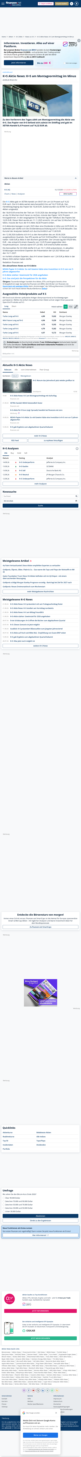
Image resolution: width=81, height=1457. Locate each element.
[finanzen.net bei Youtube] (33, 1390)
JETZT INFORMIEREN (40, 1311)
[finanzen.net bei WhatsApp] (52, 1390)
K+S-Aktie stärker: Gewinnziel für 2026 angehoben (25, 275)
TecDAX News (62, 1352)
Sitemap (4, 1407)
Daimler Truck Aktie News (52, 1377)
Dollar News (43, 1354)
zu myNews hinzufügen (53, 440)
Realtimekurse (8, 1136)
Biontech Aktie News (36, 1368)
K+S (7, 201)
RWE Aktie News (38, 1366)
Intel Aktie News (7, 1375)
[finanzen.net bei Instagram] (24, 1390)
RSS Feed (15, 440)
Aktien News (16, 1352)
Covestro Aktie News (37, 1375)
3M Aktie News (34, 1384)
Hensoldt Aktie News (61, 1364)
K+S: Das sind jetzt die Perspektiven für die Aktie (25, 278)
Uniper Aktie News (69, 1370)
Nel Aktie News (36, 1377)
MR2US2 (17, 338)
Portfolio (6, 1149)
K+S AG (7, 190)
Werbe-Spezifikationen (35, 1404)
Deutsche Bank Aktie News (55, 1361)
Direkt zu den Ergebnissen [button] (40, 1220)
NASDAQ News (20, 1354)
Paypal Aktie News (24, 1366)
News (13, 194)
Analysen (21, 194)
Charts (7, 194)
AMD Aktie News (55, 1370)
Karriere (4, 1401)
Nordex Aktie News (25, 1370)
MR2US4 (5, 338)
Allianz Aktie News (8, 1361)
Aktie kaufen (68, 194)
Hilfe (29, 1399)
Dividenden (41, 1145)
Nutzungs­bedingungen (61, 1407)
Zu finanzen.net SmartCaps (40, 927)
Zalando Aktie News (35, 1382)
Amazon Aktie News (23, 1359)
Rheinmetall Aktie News (35, 1357)
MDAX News (51, 1352)
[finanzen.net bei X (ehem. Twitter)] (38, 1390)
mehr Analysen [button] (40, 484)
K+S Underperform (26, 462)
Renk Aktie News (51, 1366)
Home (4, 37)
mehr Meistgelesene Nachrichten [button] (40, 591)
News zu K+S (29, 37)
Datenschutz (57, 1401)
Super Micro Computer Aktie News (55, 1382)
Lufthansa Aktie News (66, 1366)
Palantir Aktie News (22, 1375)
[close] (56, 1413)
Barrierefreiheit (58, 1412)
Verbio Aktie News (20, 1384)
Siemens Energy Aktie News (41, 1359)
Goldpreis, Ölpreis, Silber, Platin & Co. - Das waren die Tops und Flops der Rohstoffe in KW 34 (38, 570)
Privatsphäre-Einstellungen (63, 1409)
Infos (44, 288)
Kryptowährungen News (67, 1354)
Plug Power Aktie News (44, 1364)
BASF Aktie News (65, 1357)
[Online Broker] (14, 5)
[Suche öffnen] (71, 3)
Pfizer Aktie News (60, 1373)
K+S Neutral (24, 474)
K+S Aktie (19, 37)
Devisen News (32, 1354)
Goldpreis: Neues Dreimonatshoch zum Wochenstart (24, 586)
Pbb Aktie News (7, 1384)
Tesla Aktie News (52, 1357)
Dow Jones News (7, 1354)
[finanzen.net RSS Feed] (57, 1390)
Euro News (53, 1354)
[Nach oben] (75, 1454)
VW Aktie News (46, 1384)
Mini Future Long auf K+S (13, 320)
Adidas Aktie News (22, 1377)
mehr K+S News (40, 436)
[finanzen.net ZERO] (70, 46)
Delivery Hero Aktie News (27, 1379)
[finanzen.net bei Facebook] (29, 1390)
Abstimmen (40, 1216)
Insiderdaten (8, 1145)
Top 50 (5, 1141)
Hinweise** (42, 338)
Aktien (11, 37)
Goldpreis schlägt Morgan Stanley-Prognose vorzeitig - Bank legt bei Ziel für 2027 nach (37, 582)
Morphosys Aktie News (24, 1373)
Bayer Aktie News (8, 1359)
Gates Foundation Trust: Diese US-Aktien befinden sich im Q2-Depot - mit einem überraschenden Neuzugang (35, 577)
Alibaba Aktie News (45, 1379)
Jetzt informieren (18, 63)
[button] (46, 3)
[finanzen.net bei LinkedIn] (43, 1390)
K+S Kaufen (23, 466)
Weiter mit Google (40, 1435)
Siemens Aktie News (54, 1375)
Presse (4, 1404)
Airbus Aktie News (8, 1368)
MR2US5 (67, 336)
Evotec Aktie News (8, 1373)
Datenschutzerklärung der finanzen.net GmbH (41, 1449)
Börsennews (6, 1352)
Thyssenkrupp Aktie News (54, 1368)
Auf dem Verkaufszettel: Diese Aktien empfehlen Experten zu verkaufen (31, 565)
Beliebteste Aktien (43, 1132)
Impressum (57, 1399)
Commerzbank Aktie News (25, 1364)
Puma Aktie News (8, 1377)
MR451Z (73, 336)
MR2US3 (11, 338)
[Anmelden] (76, 4)
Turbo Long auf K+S (10, 316)
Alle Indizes (41, 1136)
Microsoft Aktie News (23, 1361)
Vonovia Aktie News (41, 1370)
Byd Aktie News (21, 1368)
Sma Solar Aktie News (9, 1379)
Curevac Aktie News (69, 1375)
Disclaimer (57, 1404)
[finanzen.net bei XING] (48, 1390)
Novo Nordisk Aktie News (43, 1373)
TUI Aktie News (58, 1359)
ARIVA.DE (8, 1428)
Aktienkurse (7, 1132)
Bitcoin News (6, 1357)
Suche (40, 505)
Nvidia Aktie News (19, 1357)
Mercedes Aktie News (9, 1370)
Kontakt (4, 1399)
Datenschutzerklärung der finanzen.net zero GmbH (39, 1451)
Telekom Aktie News (61, 1379)
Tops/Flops (40, 1141)
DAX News (41, 1352)
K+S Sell (22, 470)
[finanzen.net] (13, 3)
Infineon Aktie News (9, 1366)
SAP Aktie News (38, 1361)
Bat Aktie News (7, 1382)
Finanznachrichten (29, 1352)
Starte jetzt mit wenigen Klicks (15, 286)
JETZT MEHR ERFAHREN (40, 1338)
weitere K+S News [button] (40, 646)
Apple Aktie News (8, 1364)
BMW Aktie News (20, 1382)
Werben (30, 1401)
